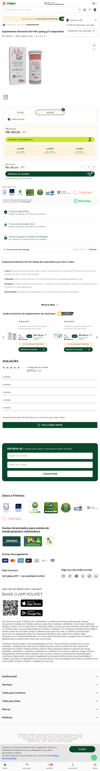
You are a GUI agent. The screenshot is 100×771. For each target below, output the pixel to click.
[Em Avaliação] (12, 192)
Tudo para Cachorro (14, 692)
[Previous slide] (3, 337)
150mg (50, 112)
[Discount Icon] (84, 10)
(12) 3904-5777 (10, 576)
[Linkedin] (96, 576)
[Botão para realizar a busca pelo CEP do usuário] (93, 30)
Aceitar (82, 749)
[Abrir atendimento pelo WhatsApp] (94, 758)
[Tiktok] (89, 576)
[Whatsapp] (83, 576)
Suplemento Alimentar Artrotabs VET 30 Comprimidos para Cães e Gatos (78, 327)
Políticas (7, 717)
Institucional (9, 676)
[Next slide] (96, 337)
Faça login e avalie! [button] (52, 425)
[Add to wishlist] (94, 49)
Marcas (6, 709)
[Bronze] (20, 508)
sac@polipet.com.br (33, 576)
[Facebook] (70, 576)
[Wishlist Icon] (89, 10)
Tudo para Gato (11, 701)
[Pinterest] (76, 576)
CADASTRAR (50, 473)
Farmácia (11, 25)
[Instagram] (63, 576)
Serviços (7, 684)
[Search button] (79, 10)
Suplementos (32, 25)
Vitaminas (20, 25)
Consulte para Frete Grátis (34, 344)
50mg (20, 112)
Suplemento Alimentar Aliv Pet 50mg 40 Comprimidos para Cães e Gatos (32, 327)
